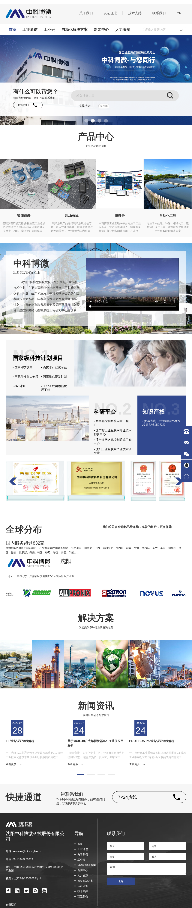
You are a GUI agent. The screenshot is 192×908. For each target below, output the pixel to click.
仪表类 (104, 106)
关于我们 (86, 13)
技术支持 (135, 13)
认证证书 (110, 13)
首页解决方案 (85, 880)
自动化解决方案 (75, 29)
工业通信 (30, 29)
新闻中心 (101, 29)
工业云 (49, 29)
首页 (12, 29)
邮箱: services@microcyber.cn (23, 851)
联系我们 (159, 13)
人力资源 (122, 29)
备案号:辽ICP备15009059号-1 (23, 878)
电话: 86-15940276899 (19, 859)
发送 (121, 881)
